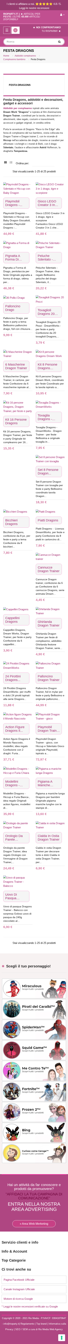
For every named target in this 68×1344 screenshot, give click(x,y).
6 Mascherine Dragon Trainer (16, 366)
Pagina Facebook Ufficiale (19, 1279)
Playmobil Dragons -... (13, 203)
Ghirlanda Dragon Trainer (48, 623)
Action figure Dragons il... (14, 728)
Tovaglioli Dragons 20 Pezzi (46, 312)
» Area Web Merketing (34, 1223)
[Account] (62, 14)
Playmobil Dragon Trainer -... (48, 728)
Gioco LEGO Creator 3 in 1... (47, 203)
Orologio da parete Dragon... (14, 837)
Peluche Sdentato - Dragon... (45, 257)
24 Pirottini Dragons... (13, 678)
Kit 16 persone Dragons (16, 421)
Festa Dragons (19, 84)
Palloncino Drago (12, 308)
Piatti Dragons (48, 520)
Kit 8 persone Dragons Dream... (47, 366)
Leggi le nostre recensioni (34, 8)
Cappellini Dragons (12, 619)
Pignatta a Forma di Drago (12, 257)
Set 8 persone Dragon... (48, 471)
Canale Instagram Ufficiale (19, 1289)
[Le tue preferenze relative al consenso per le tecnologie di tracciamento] (61, 1337)
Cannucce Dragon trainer (48, 569)
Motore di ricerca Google (18, 1298)
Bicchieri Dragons (11, 522)
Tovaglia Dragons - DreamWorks (47, 417)
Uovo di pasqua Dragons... (12, 896)
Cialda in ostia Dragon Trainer (48, 837)
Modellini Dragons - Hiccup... (12, 783)
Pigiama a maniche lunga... (45, 783)
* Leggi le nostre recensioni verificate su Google (30, 1306)
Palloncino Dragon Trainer (48, 678)
